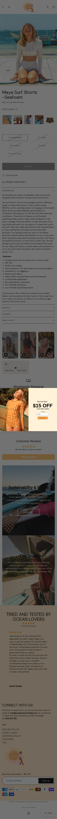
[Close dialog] (2, 390)
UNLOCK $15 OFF (42, 417)
